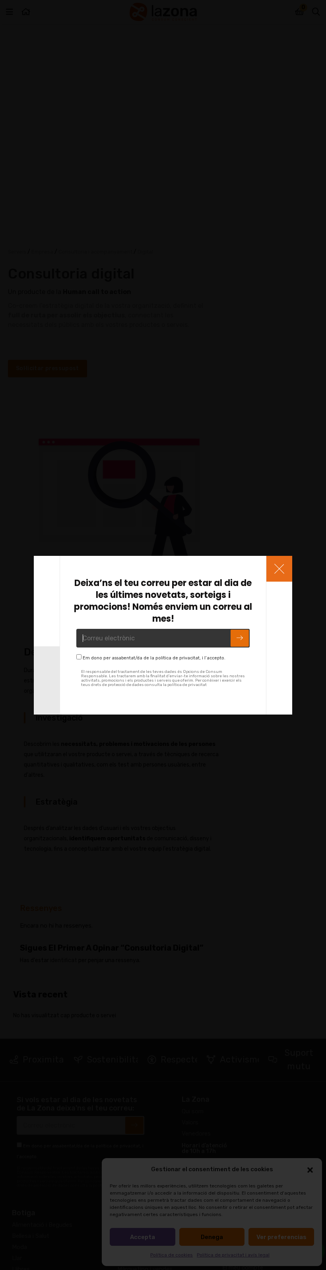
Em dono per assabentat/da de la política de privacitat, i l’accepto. (154, 658)
